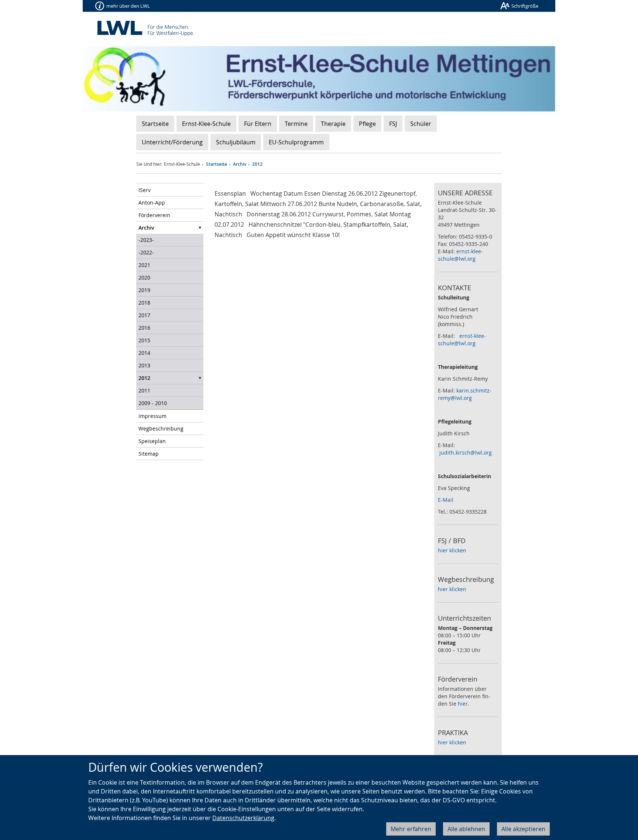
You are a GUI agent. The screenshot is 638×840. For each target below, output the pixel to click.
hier (463, 703)
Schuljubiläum (235, 142)
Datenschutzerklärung (243, 818)
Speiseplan (152, 441)
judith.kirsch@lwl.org (465, 452)
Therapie (333, 124)
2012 (257, 164)
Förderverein (154, 215)
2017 (144, 315)
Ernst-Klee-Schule (206, 124)
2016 (144, 327)
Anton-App (151, 202)
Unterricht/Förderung (172, 142)
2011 (144, 390)
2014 (144, 352)
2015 (144, 340)
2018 (144, 302)
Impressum (152, 415)
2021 (144, 264)
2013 (144, 365)
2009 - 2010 (152, 403)
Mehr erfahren (411, 829)
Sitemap (148, 453)
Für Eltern (257, 124)
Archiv (239, 164)
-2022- (146, 252)
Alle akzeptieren (523, 829)
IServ (144, 189)
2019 (144, 290)
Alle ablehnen (466, 829)
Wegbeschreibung (160, 428)
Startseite (155, 124)
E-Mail (445, 499)
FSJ (393, 124)
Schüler (420, 124)
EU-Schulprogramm (296, 142)
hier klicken (452, 550)
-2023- (146, 239)
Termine (296, 124)
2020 (144, 277)
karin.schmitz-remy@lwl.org (464, 394)
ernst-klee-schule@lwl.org (460, 255)
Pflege (367, 124)
